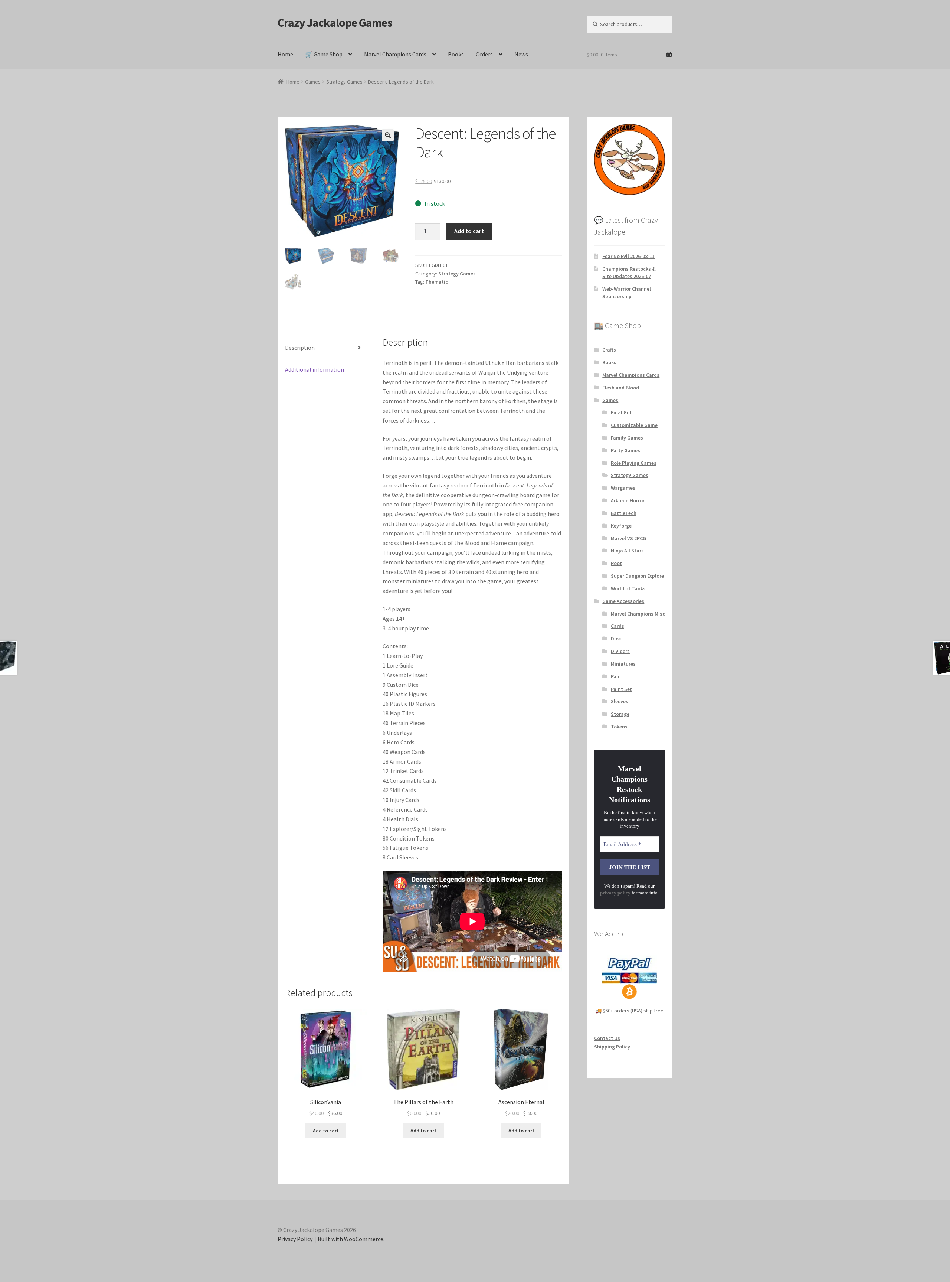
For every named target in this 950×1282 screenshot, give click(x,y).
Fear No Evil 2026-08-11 (628, 256)
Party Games (625, 450)
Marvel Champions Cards (395, 54)
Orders (484, 54)
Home (285, 54)
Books (456, 54)
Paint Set (621, 689)
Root (616, 563)
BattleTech (623, 513)
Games (313, 81)
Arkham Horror (628, 500)
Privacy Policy (295, 1239)
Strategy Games (344, 81)
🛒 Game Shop (324, 54)
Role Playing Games (633, 463)
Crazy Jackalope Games (335, 22)
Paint (617, 676)
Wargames (623, 488)
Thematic (436, 281)
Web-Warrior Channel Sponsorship (626, 293)
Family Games (627, 437)
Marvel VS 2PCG (628, 538)
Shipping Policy (612, 1046)
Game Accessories (623, 601)
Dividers (620, 651)
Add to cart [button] (326, 1130)
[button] (388, 135)
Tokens (619, 726)
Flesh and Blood (620, 387)
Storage (620, 714)
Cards (617, 626)
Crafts (609, 349)
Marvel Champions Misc (638, 613)
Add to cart (469, 231)
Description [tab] (300, 347)
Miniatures (623, 663)
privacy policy (615, 893)
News (521, 54)
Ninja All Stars (627, 550)
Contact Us (607, 1038)
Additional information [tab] (314, 369)
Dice (616, 638)
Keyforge (621, 525)
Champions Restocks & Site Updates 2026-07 (629, 272)
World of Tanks (628, 588)
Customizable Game (634, 425)
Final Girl (621, 412)
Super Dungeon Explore (637, 576)
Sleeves (619, 701)
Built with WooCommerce (350, 1239)
